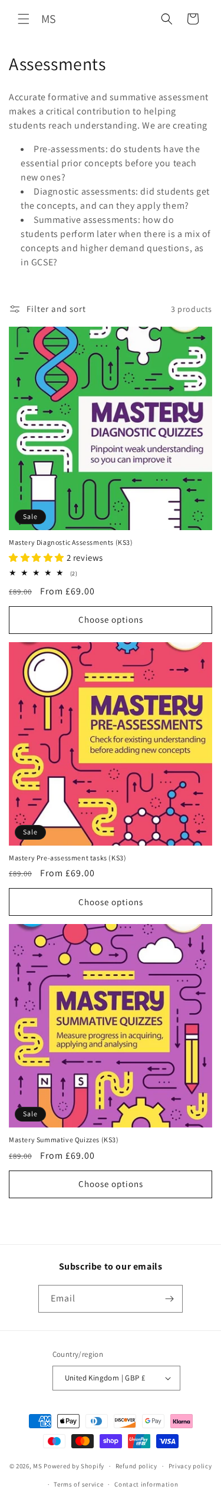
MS (37, 1466)
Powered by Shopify (74, 1466)
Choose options (110, 619)
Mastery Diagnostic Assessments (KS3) (71, 542)
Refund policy (136, 1466)
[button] (24, 19)
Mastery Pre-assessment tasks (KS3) (67, 857)
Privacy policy (190, 1466)
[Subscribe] (169, 1299)
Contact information (146, 1484)
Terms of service (78, 1484)
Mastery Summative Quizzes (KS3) (64, 1139)
